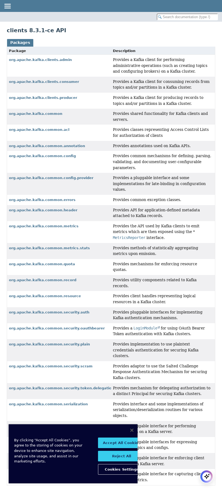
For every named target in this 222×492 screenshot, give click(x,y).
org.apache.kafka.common (35, 114)
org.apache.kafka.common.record (42, 280)
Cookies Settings (122, 469)
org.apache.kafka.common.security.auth (49, 312)
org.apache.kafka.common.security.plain (49, 344)
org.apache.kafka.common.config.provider (51, 178)
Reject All (121, 456)
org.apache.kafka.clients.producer (43, 98)
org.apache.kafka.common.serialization (48, 404)
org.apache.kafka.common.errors (42, 200)
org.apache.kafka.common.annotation (47, 146)
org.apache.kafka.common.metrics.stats (49, 248)
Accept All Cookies (121, 443)
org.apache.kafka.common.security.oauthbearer (57, 328)
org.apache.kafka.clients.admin (40, 60)
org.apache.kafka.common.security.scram (51, 366)
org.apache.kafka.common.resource (45, 296)
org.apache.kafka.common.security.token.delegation (61, 388)
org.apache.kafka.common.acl (39, 130)
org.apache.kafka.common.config (42, 156)
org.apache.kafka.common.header (43, 210)
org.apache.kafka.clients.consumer (44, 82)
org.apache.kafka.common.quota (42, 264)
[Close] (131, 430)
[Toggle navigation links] (7, 6)
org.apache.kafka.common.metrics (44, 226)
